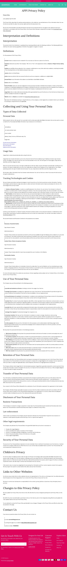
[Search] (59, 5)
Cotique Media (10, 560)
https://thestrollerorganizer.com (32, 96)
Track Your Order (60, 543)
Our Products (60, 540)
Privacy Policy (48, 542)
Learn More (31, 546)
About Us (59, 547)
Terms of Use (17, 547)
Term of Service (48, 545)
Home (58, 538)
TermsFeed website (7, 215)
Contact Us (47, 547)
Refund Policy (48, 540)
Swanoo (6, 558)
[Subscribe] (25, 544)
